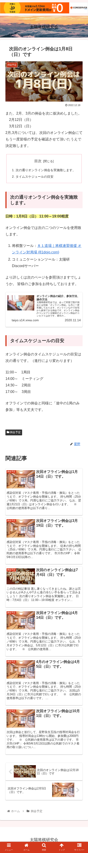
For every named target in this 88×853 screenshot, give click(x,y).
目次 (38, 161)
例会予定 (15, 432)
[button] (79, 550)
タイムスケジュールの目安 (34, 176)
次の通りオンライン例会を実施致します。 (46, 170)
